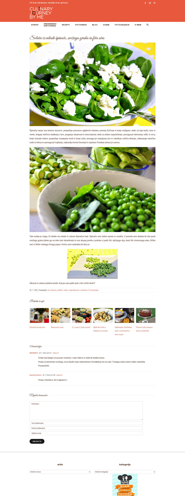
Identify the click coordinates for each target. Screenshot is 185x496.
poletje (60, 290)
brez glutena (52, 290)
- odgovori (55, 353)
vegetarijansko (74, 290)
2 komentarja (93, 290)
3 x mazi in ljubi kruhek (81, 327)
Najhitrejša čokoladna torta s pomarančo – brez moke (123, 331)
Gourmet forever (36, 375)
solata (65, 290)
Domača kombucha (37, 327)
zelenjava (83, 290)
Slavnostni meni (57, 327)
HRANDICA (34, 353)
